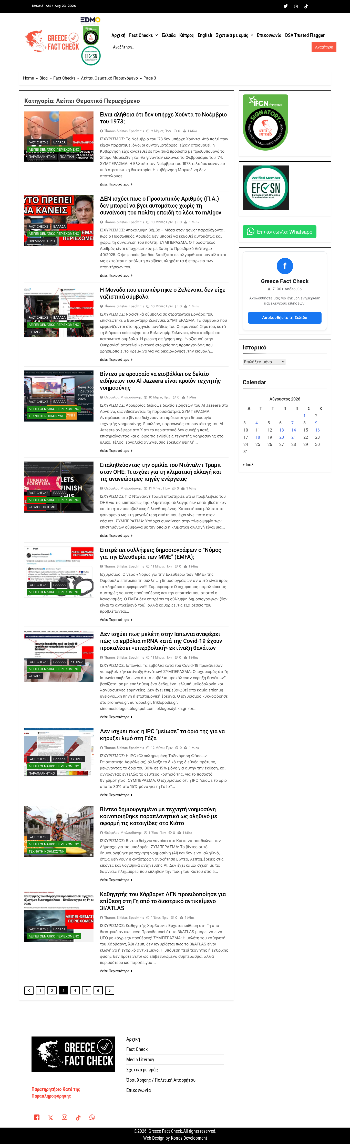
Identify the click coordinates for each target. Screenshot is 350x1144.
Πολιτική (67, 156)
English (205, 35)
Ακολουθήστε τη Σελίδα (284, 317)
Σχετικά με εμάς (232, 35)
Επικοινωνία (269, 35)
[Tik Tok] (306, 6)
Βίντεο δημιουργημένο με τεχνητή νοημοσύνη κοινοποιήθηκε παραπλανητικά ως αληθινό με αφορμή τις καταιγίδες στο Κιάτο (158, 816)
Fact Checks (141, 35)
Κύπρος (186, 35)
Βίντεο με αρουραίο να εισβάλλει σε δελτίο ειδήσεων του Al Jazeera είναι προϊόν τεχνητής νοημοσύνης (160, 381)
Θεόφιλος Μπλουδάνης (123, 397)
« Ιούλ (248, 464)
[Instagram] (296, 6)
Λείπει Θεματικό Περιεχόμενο (54, 149)
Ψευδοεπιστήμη (42, 507)
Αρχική (118, 35)
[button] (143, 35)
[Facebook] (275, 6)
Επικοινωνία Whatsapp (284, 231)
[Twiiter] (286, 6)
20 (281, 437)
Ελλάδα (169, 35)
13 (281, 430)
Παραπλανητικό (42, 156)
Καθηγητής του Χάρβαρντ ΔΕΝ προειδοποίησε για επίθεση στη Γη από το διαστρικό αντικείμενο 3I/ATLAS (163, 901)
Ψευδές (35, 332)
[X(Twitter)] (50, 1118)
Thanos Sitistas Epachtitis (124, 130)
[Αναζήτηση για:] (209, 47)
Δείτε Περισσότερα (114, 184)
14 (293, 430)
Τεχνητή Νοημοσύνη (47, 416)
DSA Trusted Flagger (305, 35)
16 (317, 430)
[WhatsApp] (92, 1118)
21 (293, 437)
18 (257, 437)
